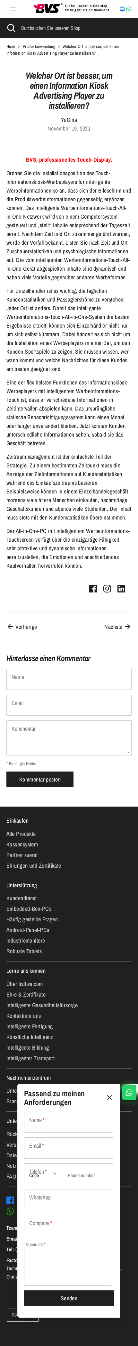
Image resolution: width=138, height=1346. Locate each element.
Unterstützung (21, 885)
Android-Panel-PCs (27, 930)
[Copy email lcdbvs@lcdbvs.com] (122, 9)
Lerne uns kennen (26, 971)
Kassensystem (22, 844)
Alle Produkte (21, 834)
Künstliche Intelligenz (29, 1037)
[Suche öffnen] (10, 28)
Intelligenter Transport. (31, 1058)
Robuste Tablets (24, 951)
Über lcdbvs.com (24, 984)
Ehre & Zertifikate (26, 994)
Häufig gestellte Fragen (32, 919)
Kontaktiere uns (23, 1016)
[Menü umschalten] (13, 9)
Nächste (114, 627)
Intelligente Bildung (27, 1047)
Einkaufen (17, 821)
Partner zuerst (22, 855)
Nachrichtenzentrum (28, 1078)
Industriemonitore (25, 940)
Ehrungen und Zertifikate (33, 866)
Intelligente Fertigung (29, 1026)
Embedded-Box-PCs (28, 909)
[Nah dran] (109, 1098)
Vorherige (25, 627)
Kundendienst (21, 898)
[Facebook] (10, 1200)
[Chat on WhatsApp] (129, 9)
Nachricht (36, 1244)
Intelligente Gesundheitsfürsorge (42, 1005)
